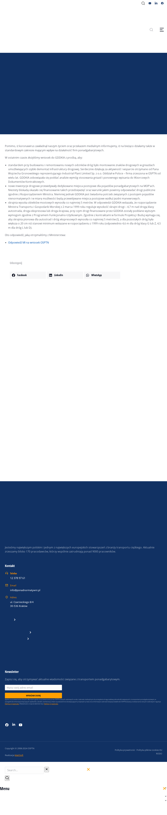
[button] (28, 275)
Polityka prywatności (125, 750)
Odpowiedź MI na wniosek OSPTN (28, 242)
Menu (4, 788)
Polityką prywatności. (51, 704)
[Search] (7, 778)
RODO (159, 753)
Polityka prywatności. (12, 704)
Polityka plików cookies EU (149, 750)
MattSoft (19, 755)
